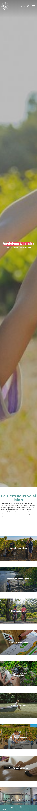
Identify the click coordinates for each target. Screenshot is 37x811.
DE (22, 11)
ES (22, 13)
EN (22, 8)
